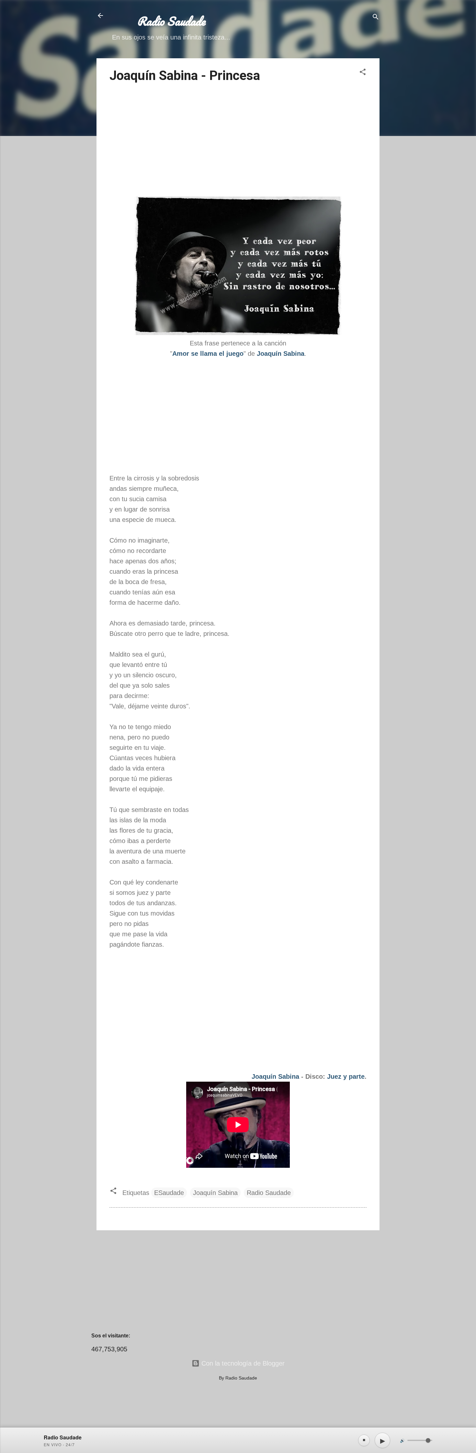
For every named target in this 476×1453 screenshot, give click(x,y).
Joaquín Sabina (275, 1076)
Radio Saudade (269, 1192)
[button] (363, 72)
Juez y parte (346, 1076)
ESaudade (169, 1192)
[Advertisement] (238, 141)
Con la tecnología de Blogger (242, 1363)
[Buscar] (376, 18)
